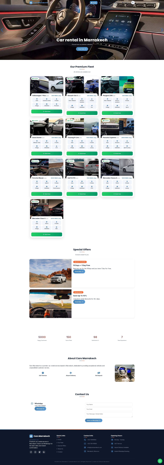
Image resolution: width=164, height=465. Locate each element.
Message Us (40, 408)
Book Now (47, 111)
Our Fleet (60, 442)
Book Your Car (81, 49)
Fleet (102, 2)
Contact (126, 2)
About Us (60, 449)
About (117, 2)
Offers (110, 2)
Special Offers (62, 445)
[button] (162, 30)
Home (94, 2)
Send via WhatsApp (93, 420)
